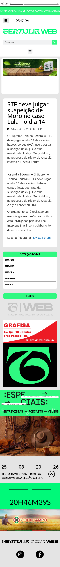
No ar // (16, 10)
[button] (30, 51)
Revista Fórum (41, 237)
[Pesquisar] (54, 42)
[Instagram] (22, 21)
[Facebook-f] (18, 21)
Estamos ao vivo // (34, 10)
